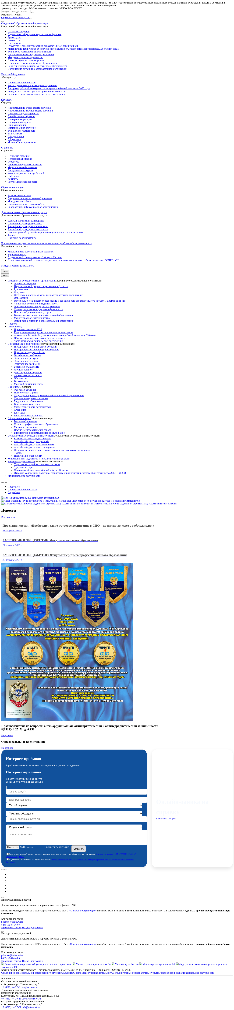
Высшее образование (19, 195)
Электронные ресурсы (20, 119)
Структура (13, 161)
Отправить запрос (166, 818)
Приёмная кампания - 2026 (22, 489)
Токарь (11, 235)
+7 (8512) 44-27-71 (11, 1007)
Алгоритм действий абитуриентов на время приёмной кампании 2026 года (49, 88)
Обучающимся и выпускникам (24, 343)
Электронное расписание (28, 364)
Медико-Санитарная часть (22, 142)
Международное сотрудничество (25, 57)
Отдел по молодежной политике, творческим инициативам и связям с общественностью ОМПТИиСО (64, 260)
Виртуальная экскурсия (20, 170)
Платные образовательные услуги (26, 60)
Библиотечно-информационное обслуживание (33, 207)
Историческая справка (20, 158)
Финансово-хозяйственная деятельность (29, 51)
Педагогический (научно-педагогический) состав (34, 34)
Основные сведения (18, 31)
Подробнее (14, 486)
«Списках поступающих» (83, 910)
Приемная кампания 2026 (21, 82)
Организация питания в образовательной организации (37, 68)
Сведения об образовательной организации (31, 280)
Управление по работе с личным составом (30, 251)
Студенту (68, 972)
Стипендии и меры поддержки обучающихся (32, 63)
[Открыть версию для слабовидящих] (2, 21)
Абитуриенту (15, 326)
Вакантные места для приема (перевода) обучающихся (37, 66)
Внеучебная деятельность (21, 461)
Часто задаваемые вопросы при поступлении (32, 85)
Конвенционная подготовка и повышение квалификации (32, 243)
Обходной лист (16, 136)
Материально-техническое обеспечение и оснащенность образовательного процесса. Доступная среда (63, 48)
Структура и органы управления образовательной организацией (43, 45)
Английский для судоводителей (25, 223)
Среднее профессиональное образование (30, 198)
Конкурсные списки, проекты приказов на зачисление (37, 91)
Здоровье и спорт (17, 254)
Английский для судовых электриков (28, 229)
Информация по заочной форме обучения (30, 110)
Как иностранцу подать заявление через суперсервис (36, 94)
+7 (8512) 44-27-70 (11, 987)
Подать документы (32, 927)
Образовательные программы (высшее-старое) (39, 338)
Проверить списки (11, 927)
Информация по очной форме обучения (29, 107)
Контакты (13, 179)
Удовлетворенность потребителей (26, 173)
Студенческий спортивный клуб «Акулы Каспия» (35, 257)
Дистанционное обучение (22, 127)
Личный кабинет (17, 125)
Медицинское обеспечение (22, 167)
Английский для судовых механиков (28, 226)
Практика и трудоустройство (23, 113)
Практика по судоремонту (22, 238)
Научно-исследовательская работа (26, 204)
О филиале (13, 386)
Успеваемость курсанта (26, 366)
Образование (15, 43)
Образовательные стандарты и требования (31, 54)
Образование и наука (19, 418)
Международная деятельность (17, 265)
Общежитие (14, 139)
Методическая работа (19, 201)
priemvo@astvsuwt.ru (12, 921)
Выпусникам (15, 133)
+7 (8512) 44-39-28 (11, 998)
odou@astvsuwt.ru (31, 998)
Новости (6, 74)
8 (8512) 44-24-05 (10, 924)
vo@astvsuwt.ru (30, 987)
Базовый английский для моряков (26, 220)
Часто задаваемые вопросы (22, 181)
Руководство (14, 37)
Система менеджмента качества (25, 164)
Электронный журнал (20, 122)
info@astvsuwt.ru (31, 1007)
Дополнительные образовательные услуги (31, 435)
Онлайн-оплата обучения (21, 116)
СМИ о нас (14, 176)
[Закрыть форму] (2, 897)
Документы (14, 40)
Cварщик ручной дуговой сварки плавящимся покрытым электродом (45, 232)
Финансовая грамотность (21, 130)
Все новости (8, 517)
